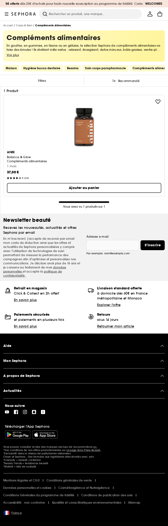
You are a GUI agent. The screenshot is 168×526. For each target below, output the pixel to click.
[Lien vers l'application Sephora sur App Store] (45, 434)
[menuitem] (150, 14)
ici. (95, 446)
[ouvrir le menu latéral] (6, 14)
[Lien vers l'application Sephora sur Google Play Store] (18, 434)
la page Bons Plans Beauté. (83, 450)
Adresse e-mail (97, 236)
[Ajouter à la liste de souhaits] (158, 101)
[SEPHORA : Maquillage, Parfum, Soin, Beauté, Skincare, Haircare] (23, 14)
